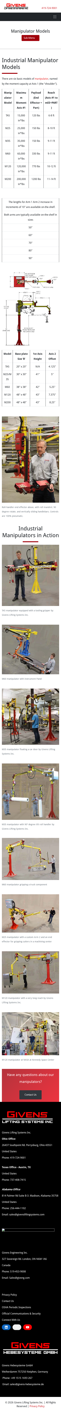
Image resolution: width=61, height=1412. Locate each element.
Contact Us (30, 1094)
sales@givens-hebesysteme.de (27, 1384)
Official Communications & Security (21, 1313)
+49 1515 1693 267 (21, 1378)
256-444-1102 (18, 1208)
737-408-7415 (18, 1179)
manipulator (41, 78)
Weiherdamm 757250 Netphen (19, 1371)
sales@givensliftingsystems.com (26, 1214)
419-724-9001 (49, 8)
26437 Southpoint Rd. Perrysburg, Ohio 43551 (27, 1145)
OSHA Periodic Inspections (16, 1307)
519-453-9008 (18, 1271)
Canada (6, 1265)
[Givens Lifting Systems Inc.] (16, 6)
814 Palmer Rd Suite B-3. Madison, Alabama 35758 (30, 1195)
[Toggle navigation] (55, 17)
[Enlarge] (55, 419)
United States (9, 1151)
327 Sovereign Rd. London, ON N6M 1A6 (24, 1258)
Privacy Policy (9, 1294)
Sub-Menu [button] (30, 37)
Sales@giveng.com (19, 1277)
